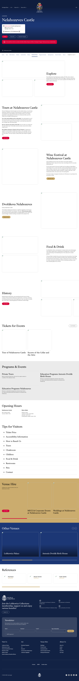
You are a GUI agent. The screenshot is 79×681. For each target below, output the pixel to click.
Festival (17, 54)
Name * (6, 628)
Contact (33, 664)
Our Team (62, 652)
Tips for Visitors (58, 54)
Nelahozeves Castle (6, 647)
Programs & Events (42, 54)
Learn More (6, 510)
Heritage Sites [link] (5, 7)
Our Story (62, 650)
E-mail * (37, 628)
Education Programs (25, 645)
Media (61, 648)
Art (21, 647)
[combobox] (59, 631)
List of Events (72, 325)
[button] (39, 432)
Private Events (43, 647)
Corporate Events (43, 648)
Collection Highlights (25, 652)
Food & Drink (23, 54)
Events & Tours (35, 54)
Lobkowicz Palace (5, 645)
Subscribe (71, 631)
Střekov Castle (5, 652)
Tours (7, 54)
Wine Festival (12, 54)
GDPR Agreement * (10, 634)
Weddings (42, 645)
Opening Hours (51, 54)
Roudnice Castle (5, 650)
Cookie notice (44, 664)
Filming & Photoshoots (44, 652)
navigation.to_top (71, 54)
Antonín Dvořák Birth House (7, 648)
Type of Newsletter (55, 628)
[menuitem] (5, 7)
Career (61, 647)
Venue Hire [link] (23, 7)
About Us (61, 645)
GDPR (38, 664)
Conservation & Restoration (26, 650)
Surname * (22, 628)
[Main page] (39, 6)
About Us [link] (16, 7)
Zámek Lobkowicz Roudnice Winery (9, 654)
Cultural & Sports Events (45, 650)
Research (23, 648)
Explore (2, 54)
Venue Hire (65, 54)
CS (76, 7)
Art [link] (11, 7)
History (28, 54)
